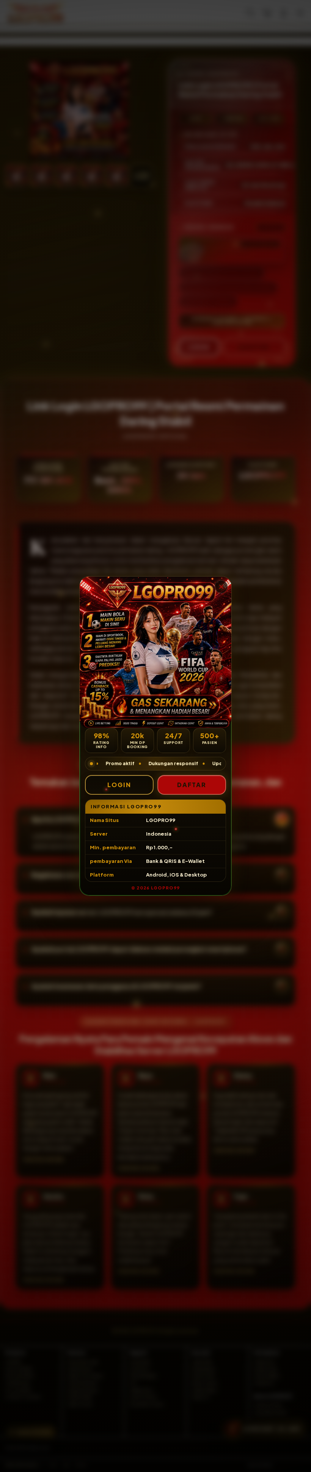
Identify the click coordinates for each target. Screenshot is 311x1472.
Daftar (192, 785)
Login (119, 785)
